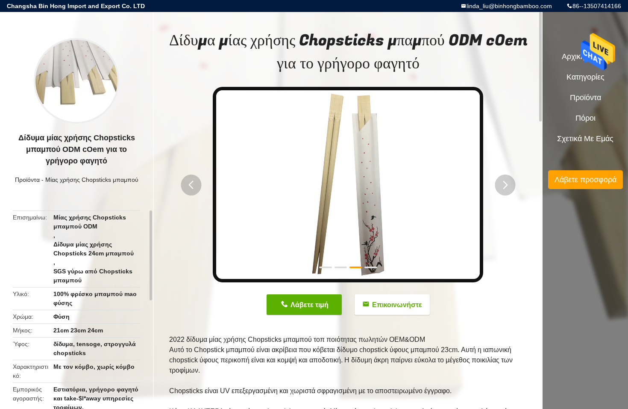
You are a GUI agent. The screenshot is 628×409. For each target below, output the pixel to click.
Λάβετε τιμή (310, 304)
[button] (191, 185)
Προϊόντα (27, 179)
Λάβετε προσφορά (585, 179)
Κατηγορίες (585, 77)
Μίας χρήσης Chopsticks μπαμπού (91, 179)
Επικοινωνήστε (397, 304)
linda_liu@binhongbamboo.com (509, 6)
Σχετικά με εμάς (585, 138)
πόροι (585, 118)
